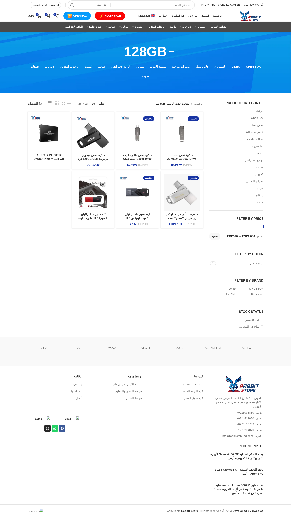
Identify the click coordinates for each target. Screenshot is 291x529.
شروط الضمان (134, 398)
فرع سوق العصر (193, 398)
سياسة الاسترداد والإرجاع (128, 384)
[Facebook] (62, 428)
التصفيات (33, 103)
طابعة (260, 202)
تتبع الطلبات (75, 391)
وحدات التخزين (254, 181)
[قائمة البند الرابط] (236, 412)
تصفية (215, 236)
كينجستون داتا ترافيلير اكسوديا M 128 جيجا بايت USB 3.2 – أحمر (93, 218)
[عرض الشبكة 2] (63, 103)
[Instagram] (47, 428)
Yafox (179, 348)
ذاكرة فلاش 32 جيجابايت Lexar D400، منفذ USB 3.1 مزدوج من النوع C (137, 158)
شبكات (259, 195)
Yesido (246, 348)
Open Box (80, 15)
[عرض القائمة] (69, 103)
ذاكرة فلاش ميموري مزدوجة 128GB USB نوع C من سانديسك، (93, 158)
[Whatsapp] (55, 428)
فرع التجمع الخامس (192, 391)
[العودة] (172, 52)
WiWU (44, 348)
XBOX (112, 348)
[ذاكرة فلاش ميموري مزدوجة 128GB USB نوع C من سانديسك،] (93, 133)
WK (78, 348)
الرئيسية (198, 103)
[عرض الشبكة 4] (50, 103)
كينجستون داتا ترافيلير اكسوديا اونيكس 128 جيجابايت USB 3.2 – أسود (137, 218)
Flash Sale (113, 15)
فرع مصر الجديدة (193, 384)
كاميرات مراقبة (254, 131)
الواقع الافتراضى (253, 160)
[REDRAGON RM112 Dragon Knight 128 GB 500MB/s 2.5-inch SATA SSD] (48, 133)
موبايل (259, 110)
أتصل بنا (77, 398)
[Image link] (241, 383)
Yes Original (213, 348)
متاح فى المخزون (249, 326)
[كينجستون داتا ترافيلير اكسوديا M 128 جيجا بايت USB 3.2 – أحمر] (93, 192)
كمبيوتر (259, 174)
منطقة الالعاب (255, 139)
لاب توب (258, 188)
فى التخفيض (252, 319)
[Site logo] (249, 15)
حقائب (259, 167)
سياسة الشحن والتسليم (129, 391)
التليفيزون (257, 146)
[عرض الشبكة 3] (57, 103)
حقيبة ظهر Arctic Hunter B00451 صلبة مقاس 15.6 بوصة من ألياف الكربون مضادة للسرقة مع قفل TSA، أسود (238, 489)
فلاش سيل (257, 125)
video (260, 153)
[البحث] (72, 5)
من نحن (77, 384)
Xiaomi (145, 348)
